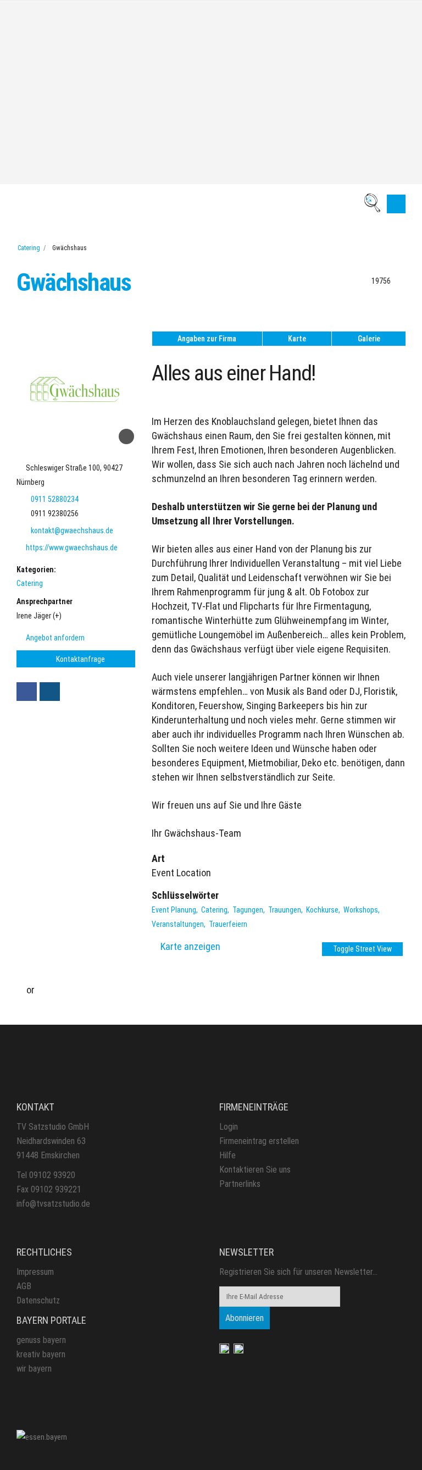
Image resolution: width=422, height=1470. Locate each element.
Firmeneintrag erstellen (259, 1141)
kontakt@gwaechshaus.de (72, 530)
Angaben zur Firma (206, 338)
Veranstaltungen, (179, 924)
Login (228, 1126)
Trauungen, (286, 909)
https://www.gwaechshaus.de (72, 547)
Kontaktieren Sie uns (255, 1169)
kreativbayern (40, 1354)
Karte (297, 338)
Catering (29, 248)
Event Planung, (175, 909)
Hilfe (227, 1155)
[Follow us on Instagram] (50, 691)
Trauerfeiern (228, 924)
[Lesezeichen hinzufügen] (126, 436)
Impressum (35, 1272)
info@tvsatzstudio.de (53, 1203)
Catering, (216, 909)
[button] (396, 204)
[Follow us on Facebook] (26, 691)
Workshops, (362, 909)
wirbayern (34, 1368)
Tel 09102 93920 (45, 1175)
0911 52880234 (55, 499)
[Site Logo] (41, 1436)
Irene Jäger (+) (39, 615)
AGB (23, 1286)
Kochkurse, (324, 909)
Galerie (369, 338)
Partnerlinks (239, 1184)
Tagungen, (249, 909)
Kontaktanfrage (79, 659)
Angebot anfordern (54, 637)
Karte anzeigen (190, 946)
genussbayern (41, 1340)
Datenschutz (38, 1300)
